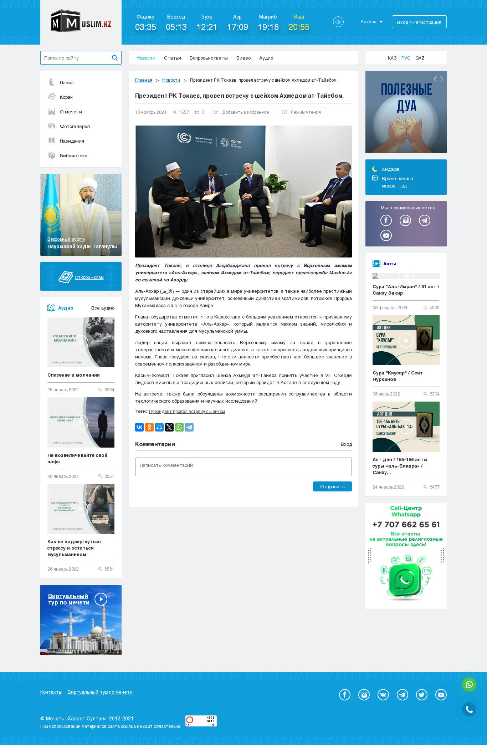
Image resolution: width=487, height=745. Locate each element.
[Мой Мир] (159, 427)
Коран (66, 97)
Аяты (389, 263)
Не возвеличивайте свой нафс (77, 458)
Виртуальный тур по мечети (100, 692)
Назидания (72, 141)
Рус (405, 57)
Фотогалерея (75, 126)
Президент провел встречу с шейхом (187, 411)
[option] (406, 113)
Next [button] (442, 79)
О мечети (71, 111)
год (403, 185)
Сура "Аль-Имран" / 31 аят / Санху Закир (406, 290)
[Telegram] (189, 427)
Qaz (420, 57)
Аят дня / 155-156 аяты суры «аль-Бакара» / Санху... (400, 465)
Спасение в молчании (73, 375)
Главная (143, 79)
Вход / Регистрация (419, 22)
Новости (146, 58)
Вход (346, 444)
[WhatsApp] (179, 427)
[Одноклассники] (149, 427)
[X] (169, 427)
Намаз (67, 82)
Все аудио (102, 308)
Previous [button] (435, 79)
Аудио (266, 58)
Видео (243, 58)
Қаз (392, 57)
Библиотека (73, 155)
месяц (388, 185)
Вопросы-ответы (209, 58)
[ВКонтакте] (139, 427)
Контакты (51, 692)
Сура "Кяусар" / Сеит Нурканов (398, 376)
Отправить (332, 486)
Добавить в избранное (245, 111)
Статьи (172, 58)
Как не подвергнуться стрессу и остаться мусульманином (74, 548)
